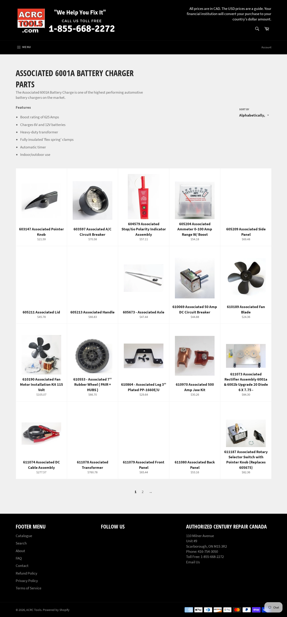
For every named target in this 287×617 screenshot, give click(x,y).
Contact (22, 565)
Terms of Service (28, 588)
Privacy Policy (27, 580)
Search (21, 543)
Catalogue (24, 535)
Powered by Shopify (56, 610)
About (20, 550)
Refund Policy (26, 573)
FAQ (19, 558)
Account (266, 47)
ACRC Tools (33, 610)
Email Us (193, 562)
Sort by (244, 109)
